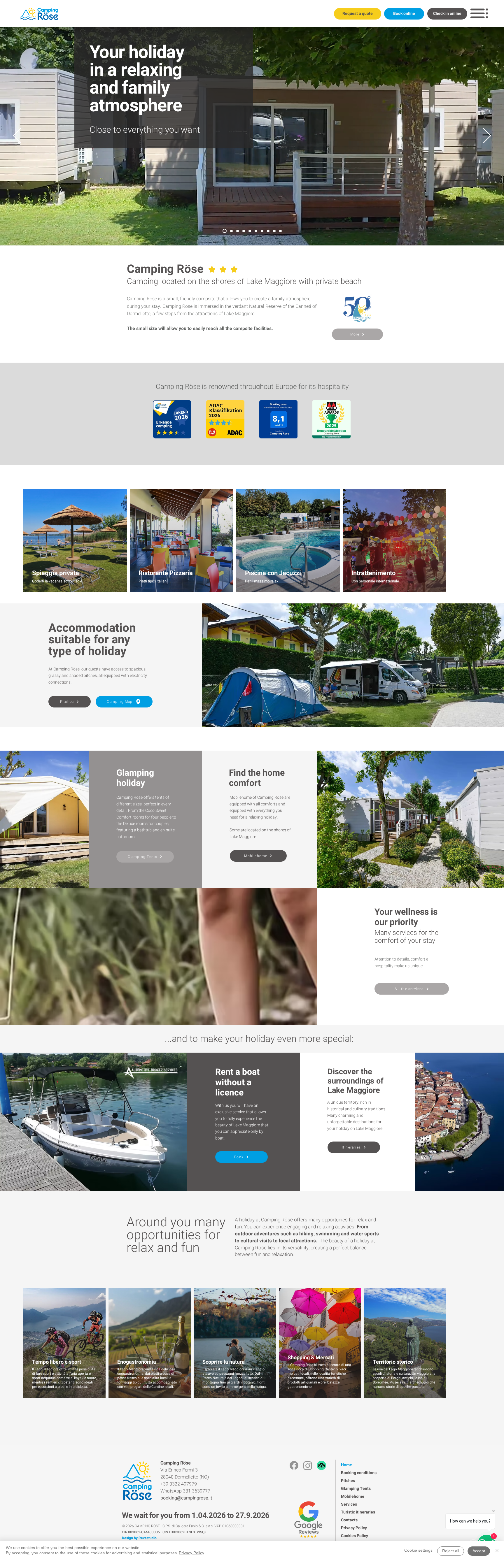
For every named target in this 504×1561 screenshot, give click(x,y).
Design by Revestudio (139, 1538)
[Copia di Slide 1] (225, 231)
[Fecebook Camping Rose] (294, 1465)
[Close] (497, 1551)
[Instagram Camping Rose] (308, 1465)
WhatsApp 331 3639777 (185, 1491)
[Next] (487, 136)
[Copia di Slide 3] (256, 231)
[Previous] (17, 136)
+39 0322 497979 (178, 1484)
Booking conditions (359, 1473)
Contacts (349, 1520)
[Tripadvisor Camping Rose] (321, 1465)
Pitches (348, 1481)
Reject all (450, 1551)
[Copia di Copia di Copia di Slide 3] (237, 231)
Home (346, 1465)
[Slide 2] (274, 231)
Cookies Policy (354, 1536)
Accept (479, 1551)
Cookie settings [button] (418, 1551)
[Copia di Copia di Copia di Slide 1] (268, 231)
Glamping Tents (356, 1489)
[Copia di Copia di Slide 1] (280, 231)
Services (349, 1504)
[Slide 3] (250, 231)
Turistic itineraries (358, 1512)
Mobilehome (352, 1496)
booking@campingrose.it (186, 1498)
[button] (479, 13)
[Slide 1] (231, 231)
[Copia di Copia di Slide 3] (243, 231)
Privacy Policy (354, 1528)
